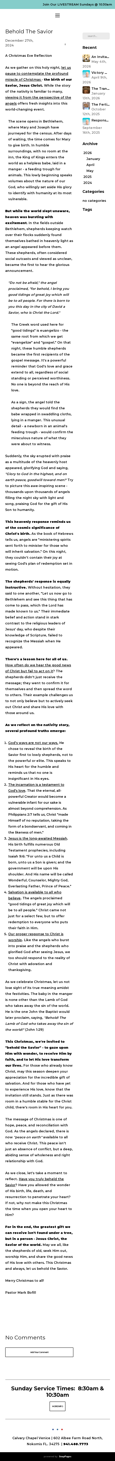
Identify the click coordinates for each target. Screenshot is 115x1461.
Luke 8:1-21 (88, 219)
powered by (57, 1456)
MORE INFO (57, 1406)
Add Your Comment (39, 1352)
